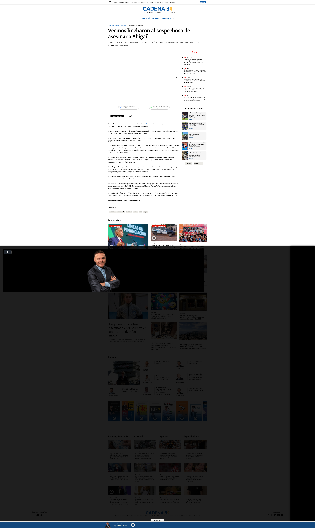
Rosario (165, 12)
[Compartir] (130, 116)
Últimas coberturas (143, 2)
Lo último (194, 52)
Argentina (149, 12)
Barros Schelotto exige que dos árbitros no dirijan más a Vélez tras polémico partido (194, 89)
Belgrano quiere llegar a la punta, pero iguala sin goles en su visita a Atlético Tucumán (195, 71)
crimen (135, 212)
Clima (166, 2)
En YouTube (160, 2)
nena (140, 212)
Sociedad (153, 244)
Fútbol (188, 68)
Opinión (127, 2)
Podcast (188, 163)
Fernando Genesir (151, 18)
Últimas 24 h (152, 2)
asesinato (129, 212)
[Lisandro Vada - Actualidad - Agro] (184, 136)
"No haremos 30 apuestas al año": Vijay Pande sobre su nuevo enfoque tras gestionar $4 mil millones (195, 61)
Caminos (121, 2)
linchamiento (120, 212)
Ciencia (189, 95)
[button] (176, 78)
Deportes (115, 2)
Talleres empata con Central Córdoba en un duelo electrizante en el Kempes (194, 80)
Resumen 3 (167, 18)
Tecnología (189, 57)
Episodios (191, 119)
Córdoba (158, 12)
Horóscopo (172, 2)
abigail (145, 212)
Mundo (173, 12)
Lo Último (143, 12)
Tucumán (149, 124)
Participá (202, 2)
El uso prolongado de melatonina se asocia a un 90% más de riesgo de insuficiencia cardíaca (194, 98)
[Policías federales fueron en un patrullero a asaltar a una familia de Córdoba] (164, 232)
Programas (133, 2)
